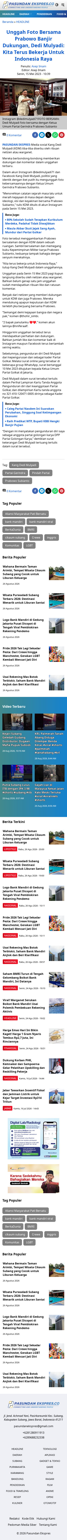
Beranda (7, 22)
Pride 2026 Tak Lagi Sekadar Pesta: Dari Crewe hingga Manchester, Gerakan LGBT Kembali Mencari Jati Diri (22, 654)
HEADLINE (8, 14)
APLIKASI (50, 1455)
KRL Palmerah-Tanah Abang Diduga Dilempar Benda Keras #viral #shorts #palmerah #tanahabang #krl (49, 743)
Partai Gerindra (15, 473)
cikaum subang (15, 537)
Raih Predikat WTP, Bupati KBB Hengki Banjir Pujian (32, 423)
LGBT (29, 545)
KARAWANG (17, 1473)
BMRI (30, 529)
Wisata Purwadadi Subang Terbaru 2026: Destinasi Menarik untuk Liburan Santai (24, 598)
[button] (25, 14)
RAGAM (50, 1479)
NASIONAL (10, 905)
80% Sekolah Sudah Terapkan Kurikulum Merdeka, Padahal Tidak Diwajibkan (34, 221)
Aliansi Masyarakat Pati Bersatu (25, 514)
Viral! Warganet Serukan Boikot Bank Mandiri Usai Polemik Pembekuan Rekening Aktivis (24, 1005)
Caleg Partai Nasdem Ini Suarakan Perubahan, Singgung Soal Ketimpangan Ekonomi (33, 412)
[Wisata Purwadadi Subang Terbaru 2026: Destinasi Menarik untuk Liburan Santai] (56, 601)
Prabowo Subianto (17, 481)
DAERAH (24, 14)
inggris (51, 537)
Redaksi (14, 1518)
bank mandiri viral (41, 522)
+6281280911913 (33, 1433)
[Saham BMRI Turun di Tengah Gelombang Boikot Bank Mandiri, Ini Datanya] (56, 979)
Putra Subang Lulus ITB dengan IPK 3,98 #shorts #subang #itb (17, 788)
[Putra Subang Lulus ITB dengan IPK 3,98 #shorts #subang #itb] (17, 773)
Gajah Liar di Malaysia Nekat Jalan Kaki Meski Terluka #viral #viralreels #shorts (49, 792)
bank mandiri (14, 522)
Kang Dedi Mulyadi (24, 465)
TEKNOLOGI (50, 1449)
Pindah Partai (41, 473)
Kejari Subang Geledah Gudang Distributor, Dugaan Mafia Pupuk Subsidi (16, 739)
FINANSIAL (10, 1048)
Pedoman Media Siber (22, 1525)
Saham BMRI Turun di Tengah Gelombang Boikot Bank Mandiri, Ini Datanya (23, 977)
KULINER (17, 1503)
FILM (50, 1485)
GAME (49, 1467)
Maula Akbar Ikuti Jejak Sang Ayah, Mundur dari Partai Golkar (30, 230)
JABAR (7, 1108)
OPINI (49, 1497)
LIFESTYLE (10, 849)
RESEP (17, 1497)
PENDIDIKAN (44, 14)
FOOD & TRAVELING (17, 1491)
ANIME (50, 1491)
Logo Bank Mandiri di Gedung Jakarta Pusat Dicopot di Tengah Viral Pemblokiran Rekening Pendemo (23, 625)
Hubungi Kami (46, 1518)
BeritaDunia (13, 529)
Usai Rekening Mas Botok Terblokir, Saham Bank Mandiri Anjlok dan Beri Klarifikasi (24, 680)
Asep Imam (39, 66)
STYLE (49, 1473)
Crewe (36, 537)
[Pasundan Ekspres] (28, 5)
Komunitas (12, 545)
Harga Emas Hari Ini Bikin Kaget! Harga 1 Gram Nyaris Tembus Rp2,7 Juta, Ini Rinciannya (22, 1035)
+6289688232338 (33, 1437)
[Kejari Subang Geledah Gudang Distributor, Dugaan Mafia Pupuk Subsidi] (17, 722)
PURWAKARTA (17, 1467)
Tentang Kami (48, 1525)
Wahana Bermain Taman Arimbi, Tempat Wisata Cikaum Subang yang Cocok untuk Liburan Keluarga (24, 572)
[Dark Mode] (57, 5)
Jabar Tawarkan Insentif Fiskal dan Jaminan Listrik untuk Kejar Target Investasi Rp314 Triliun (24, 1096)
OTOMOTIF (49, 1503)
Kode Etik (28, 1518)
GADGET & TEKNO (50, 1461)
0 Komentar (14, 135)
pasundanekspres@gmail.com (33, 1426)
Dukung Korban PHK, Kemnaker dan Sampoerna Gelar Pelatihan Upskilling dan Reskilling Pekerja (24, 1065)
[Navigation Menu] (63, 5)
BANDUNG (17, 1479)
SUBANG (17, 1461)
